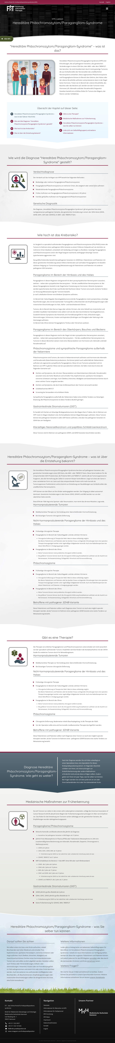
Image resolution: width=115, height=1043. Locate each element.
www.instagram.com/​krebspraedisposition (21, 1031)
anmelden (93, 958)
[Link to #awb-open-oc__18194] (107, 8)
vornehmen (91, 961)
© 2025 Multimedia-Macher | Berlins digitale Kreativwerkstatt (57, 1041)
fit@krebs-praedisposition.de (17, 1028)
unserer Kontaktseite (97, 977)
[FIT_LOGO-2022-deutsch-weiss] (16, 6)
